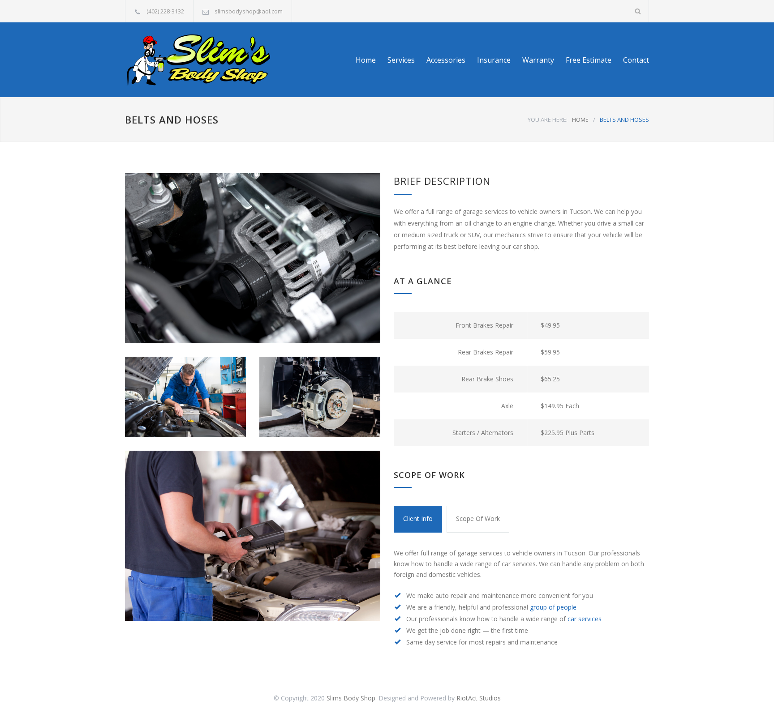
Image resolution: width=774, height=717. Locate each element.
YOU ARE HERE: (548, 119)
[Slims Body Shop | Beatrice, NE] (208, 59)
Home (366, 60)
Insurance (494, 60)
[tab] (418, 519)
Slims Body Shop (351, 698)
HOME (580, 119)
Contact (636, 60)
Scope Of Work (478, 518)
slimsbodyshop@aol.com (249, 11)
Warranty (538, 60)
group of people (553, 607)
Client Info (418, 518)
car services (585, 619)
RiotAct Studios (478, 698)
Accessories (445, 60)
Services (401, 60)
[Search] (638, 11)
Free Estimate (588, 60)
